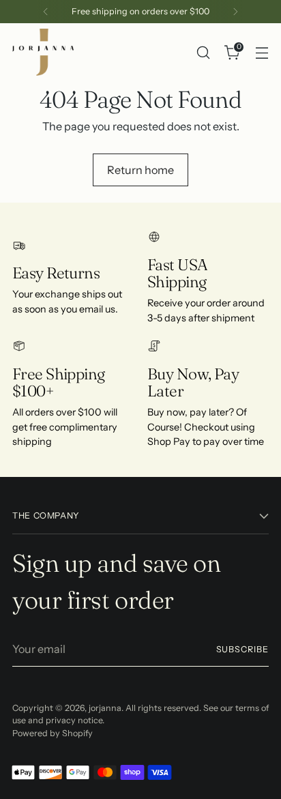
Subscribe (242, 649)
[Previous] (46, 11)
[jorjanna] (43, 52)
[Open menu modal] (262, 52)
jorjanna (105, 708)
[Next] (235, 11)
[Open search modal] (203, 52)
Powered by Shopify (52, 733)
